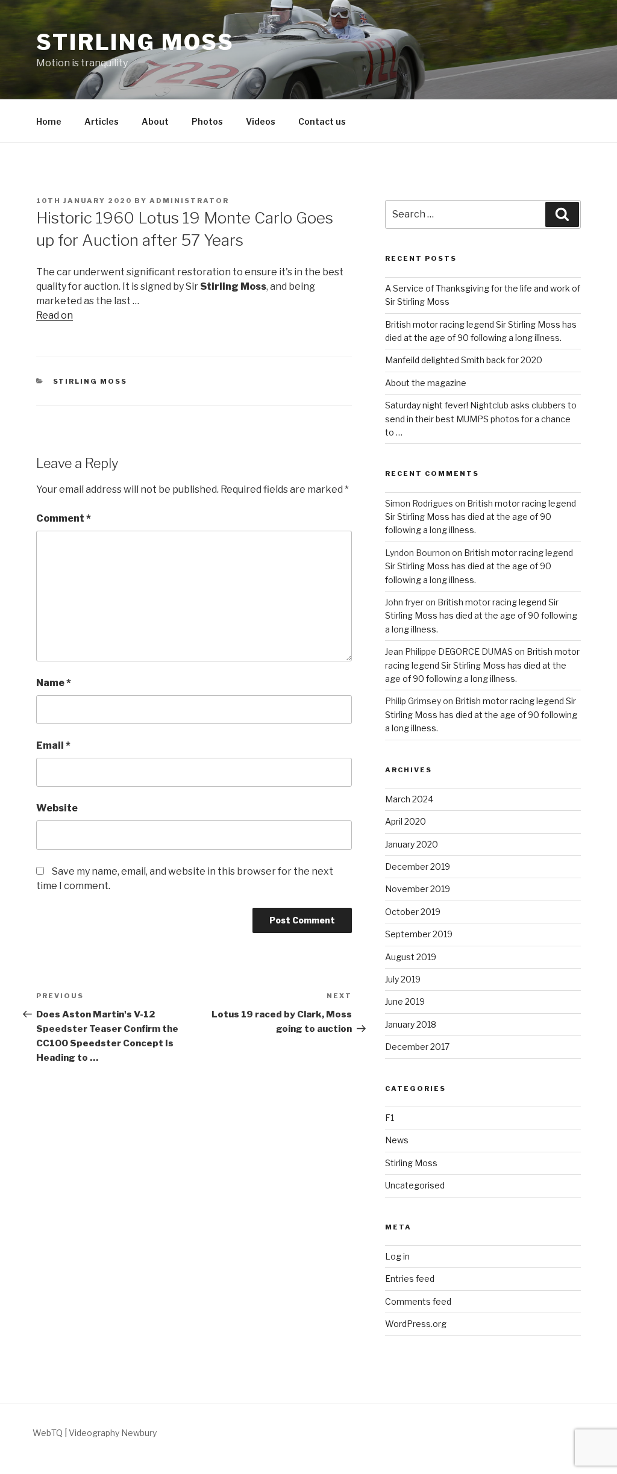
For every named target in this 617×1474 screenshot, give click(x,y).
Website (57, 808)
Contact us (322, 121)
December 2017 (417, 1046)
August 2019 (410, 957)
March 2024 (409, 799)
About (155, 121)
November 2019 (417, 889)
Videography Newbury (113, 1433)
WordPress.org (415, 1324)
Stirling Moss (135, 42)
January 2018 (410, 1024)
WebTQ (48, 1433)
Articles (101, 121)
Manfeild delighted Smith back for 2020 (463, 360)
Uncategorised (415, 1185)
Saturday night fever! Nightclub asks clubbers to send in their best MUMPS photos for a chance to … (481, 418)
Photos (207, 121)
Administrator (189, 200)
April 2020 (405, 821)
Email (53, 745)
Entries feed (409, 1278)
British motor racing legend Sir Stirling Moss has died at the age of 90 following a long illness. (480, 517)
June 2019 (405, 1001)
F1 (389, 1118)
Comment (63, 518)
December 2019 (417, 866)
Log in (397, 1256)
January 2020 (411, 844)
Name (53, 683)
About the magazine (425, 383)
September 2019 (419, 934)
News (397, 1140)
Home (48, 121)
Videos (260, 121)
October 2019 (412, 912)
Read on (54, 315)
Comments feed (418, 1301)
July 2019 (403, 979)
